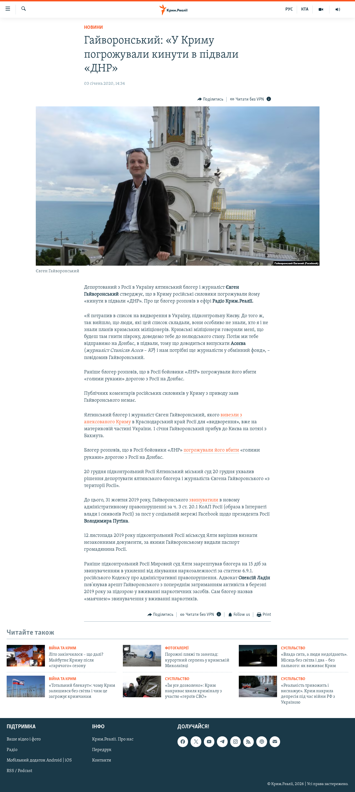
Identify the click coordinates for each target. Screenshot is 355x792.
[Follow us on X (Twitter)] (196, 742)
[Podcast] (261, 742)
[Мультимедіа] (321, 9)
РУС (289, 9)
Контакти (101, 760)
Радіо (12, 750)
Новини (93, 27)
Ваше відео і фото (24, 739)
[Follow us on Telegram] (222, 742)
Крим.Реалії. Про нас (112, 739)
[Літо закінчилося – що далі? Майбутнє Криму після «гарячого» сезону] (26, 656)
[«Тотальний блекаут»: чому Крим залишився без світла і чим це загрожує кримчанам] (26, 686)
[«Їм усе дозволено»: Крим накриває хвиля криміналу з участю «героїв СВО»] (142, 686)
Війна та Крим (62, 648)
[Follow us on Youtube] (209, 742)
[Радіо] (337, 9)
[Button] (210, 99)
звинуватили (203, 500)
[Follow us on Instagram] (235, 742)
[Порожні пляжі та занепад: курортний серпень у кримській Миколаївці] (142, 656)
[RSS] (248, 742)
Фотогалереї (177, 648)
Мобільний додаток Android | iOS (39, 760)
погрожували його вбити (211, 450)
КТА (304, 9)
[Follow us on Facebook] (183, 742)
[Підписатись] (275, 742)
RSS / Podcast (19, 771)
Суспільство (293, 648)
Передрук (101, 750)
